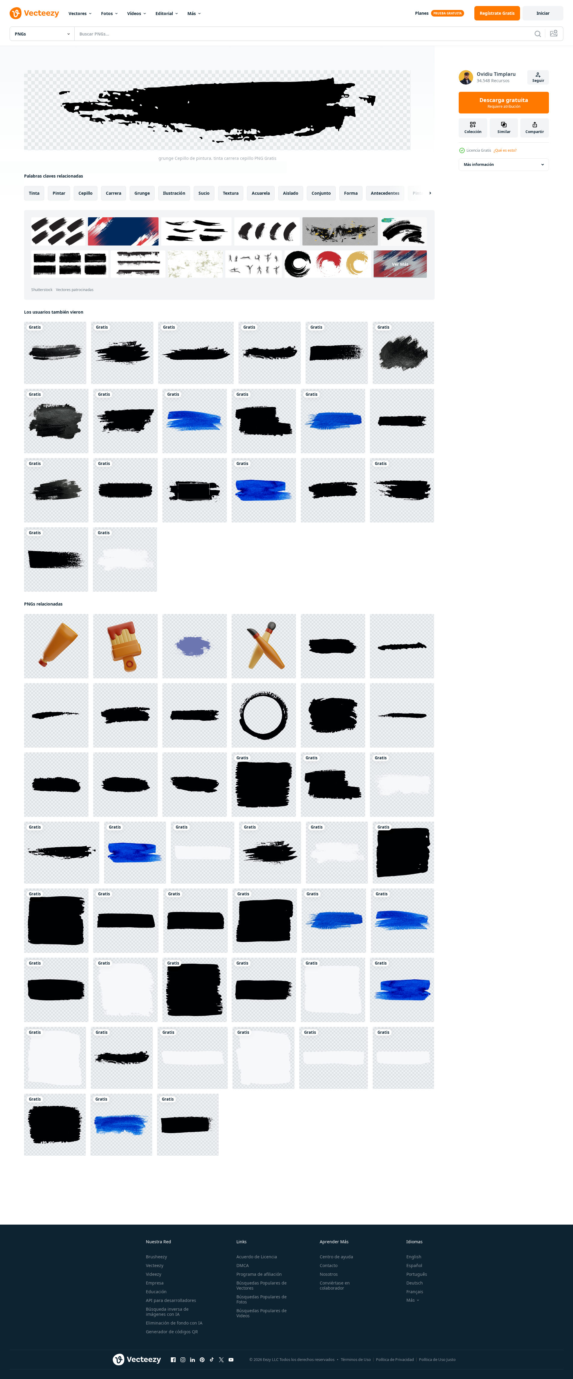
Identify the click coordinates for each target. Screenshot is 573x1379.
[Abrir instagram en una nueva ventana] (182, 1359)
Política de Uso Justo (437, 1359)
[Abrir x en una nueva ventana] (221, 1359)
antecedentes (385, 193)
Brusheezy (156, 1257)
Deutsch (414, 1283)
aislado (290, 193)
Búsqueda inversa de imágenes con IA (167, 1311)
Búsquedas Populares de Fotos (261, 1299)
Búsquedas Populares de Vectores (261, 1285)
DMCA (242, 1265)
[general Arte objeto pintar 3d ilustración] (56, 646)
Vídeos (134, 13)
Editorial (164, 13)
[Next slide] (425, 193)
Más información (479, 164)
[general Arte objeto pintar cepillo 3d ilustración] (264, 646)
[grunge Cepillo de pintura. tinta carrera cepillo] (122, 353)
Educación (156, 1291)
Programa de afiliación (259, 1274)
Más (191, 13)
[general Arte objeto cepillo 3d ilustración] (125, 646)
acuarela (261, 193)
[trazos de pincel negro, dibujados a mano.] (402, 421)
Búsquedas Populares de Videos (261, 1313)
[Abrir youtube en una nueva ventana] (231, 1359)
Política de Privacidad (395, 1359)
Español (414, 1265)
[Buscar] (537, 33)
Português (416, 1274)
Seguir (538, 80)
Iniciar (543, 13)
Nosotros (329, 1274)
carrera (113, 193)
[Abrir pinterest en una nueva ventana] (202, 1359)
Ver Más (400, 264)
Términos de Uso (356, 1359)
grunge (142, 193)
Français (414, 1291)
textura (231, 193)
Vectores (78, 13)
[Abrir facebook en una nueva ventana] (173, 1359)
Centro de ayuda (336, 1257)
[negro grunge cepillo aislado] (125, 490)
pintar (59, 193)
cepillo (86, 193)
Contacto (328, 1265)
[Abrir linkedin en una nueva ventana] (192, 1359)
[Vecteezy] (34, 13)
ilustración (174, 193)
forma (351, 193)
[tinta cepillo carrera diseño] (194, 646)
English (413, 1257)
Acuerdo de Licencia (256, 1257)
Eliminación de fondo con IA (174, 1323)
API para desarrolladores (171, 1300)
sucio (204, 193)
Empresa (155, 1283)
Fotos (107, 13)
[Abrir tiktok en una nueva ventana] (211, 1359)
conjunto (321, 193)
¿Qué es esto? (505, 150)
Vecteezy (154, 1265)
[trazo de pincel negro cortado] (55, 353)
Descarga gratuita (503, 102)
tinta (34, 193)
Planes (422, 13)
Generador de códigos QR (172, 1331)
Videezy (153, 1274)
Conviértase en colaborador (335, 1285)
